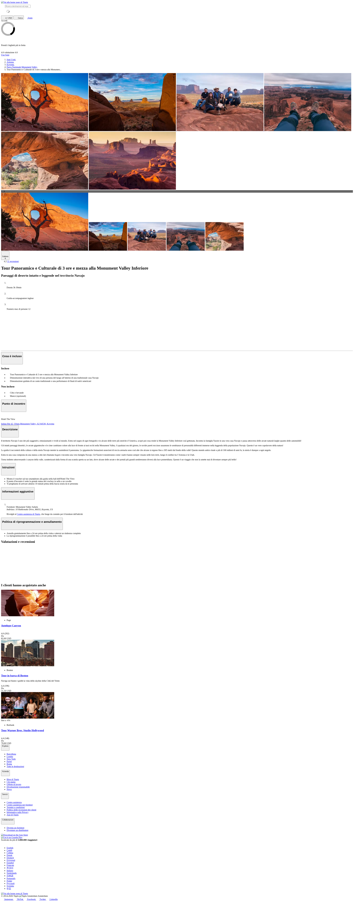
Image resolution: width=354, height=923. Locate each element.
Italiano (10, 870)
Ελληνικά (11, 860)
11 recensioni (13, 261)
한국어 (10, 868)
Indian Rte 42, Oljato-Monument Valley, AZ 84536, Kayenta (27, 424)
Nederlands (12, 873)
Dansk (9, 855)
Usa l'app (5, 55)
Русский (11, 883)
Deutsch (10, 858)
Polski (9, 881)
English (10, 848)
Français (10, 865)
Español (10, 863)
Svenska (10, 886)
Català (9, 850)
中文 (9, 888)
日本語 (10, 876)
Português (11, 878)
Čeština (10, 853)
